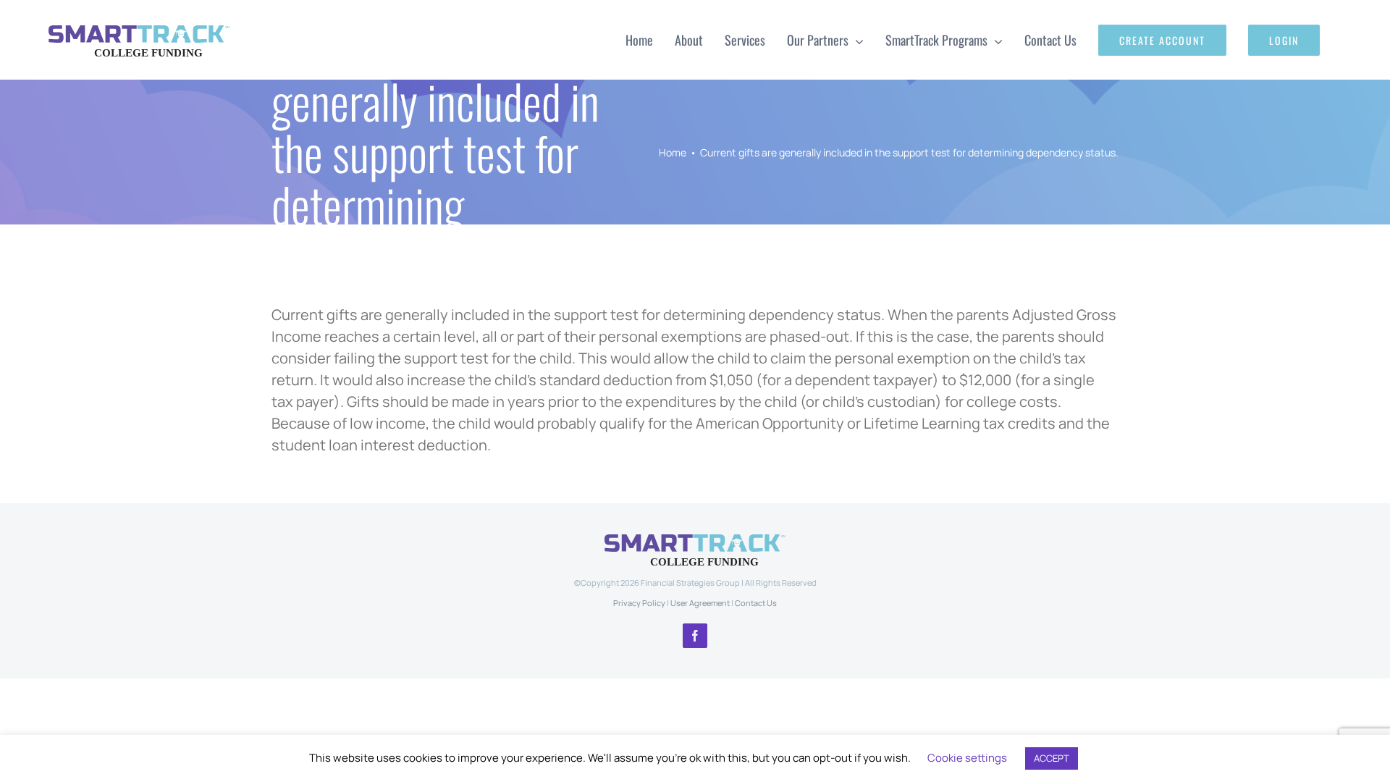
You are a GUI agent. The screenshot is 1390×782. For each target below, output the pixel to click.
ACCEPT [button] (1051, 758)
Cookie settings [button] (967, 757)
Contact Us (756, 602)
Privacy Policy (639, 602)
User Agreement (700, 602)
